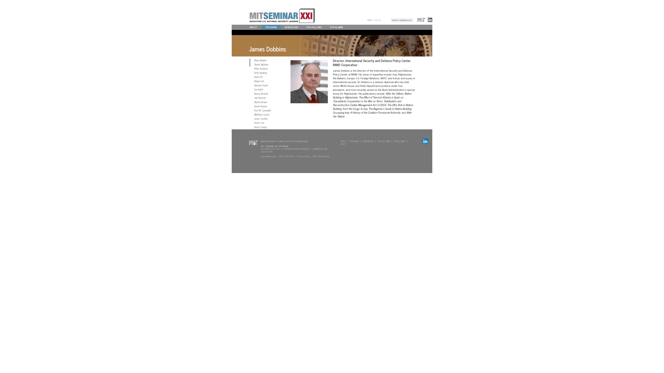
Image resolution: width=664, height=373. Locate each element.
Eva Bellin (258, 89)
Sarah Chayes (260, 127)
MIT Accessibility (321, 156)
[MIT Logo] (421, 19)
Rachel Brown (260, 102)
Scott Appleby (260, 73)
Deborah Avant (261, 85)
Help (369, 20)
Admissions (291, 27)
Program (271, 27)
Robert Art (259, 81)
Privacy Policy (303, 156)
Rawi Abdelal (260, 60)
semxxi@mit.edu (268, 156)
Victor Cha (259, 123)
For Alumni (336, 27)
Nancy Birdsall (261, 94)
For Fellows (314, 27)
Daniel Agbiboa (261, 64)
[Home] (273, 15)
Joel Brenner (260, 98)
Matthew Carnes (262, 114)
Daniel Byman (260, 106)
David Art (258, 77)
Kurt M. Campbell (262, 110)
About (254, 27)
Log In (377, 20)
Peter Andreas (261, 68)
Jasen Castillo (261, 119)
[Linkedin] (430, 19)
